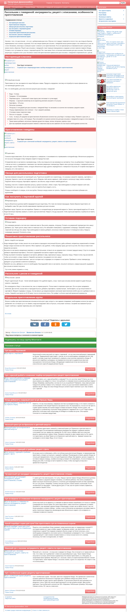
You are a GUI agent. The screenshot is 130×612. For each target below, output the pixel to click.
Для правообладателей (51, 600)
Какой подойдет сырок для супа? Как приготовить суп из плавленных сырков (40, 523)
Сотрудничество (48, 597)
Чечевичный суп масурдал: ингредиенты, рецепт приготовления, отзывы (38, 474)
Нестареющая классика (16, 23)
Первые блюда (9, 370)
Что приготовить (105, 10)
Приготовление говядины (17, 25)
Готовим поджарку (15, 30)
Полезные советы (105, 17)
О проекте (57, 3)
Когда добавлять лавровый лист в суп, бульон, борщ (28, 400)
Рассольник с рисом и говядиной (19, 34)
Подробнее (90, 369)
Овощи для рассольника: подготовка (21, 27)
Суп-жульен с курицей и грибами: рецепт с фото (27, 449)
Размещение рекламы (50, 598)
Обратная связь (10, 598)
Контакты (65, 3)
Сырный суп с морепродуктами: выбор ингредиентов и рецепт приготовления (45, 67)
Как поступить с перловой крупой (20, 29)
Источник (8, 313)
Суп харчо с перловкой (15, 350)
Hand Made (102, 15)
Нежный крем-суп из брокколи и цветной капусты (28, 424)
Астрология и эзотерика (107, 21)
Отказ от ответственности (40, 610)
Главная (49, 3)
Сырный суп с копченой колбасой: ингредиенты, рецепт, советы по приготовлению (46, 141)
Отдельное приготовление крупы (20, 36)
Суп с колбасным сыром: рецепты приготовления (27, 573)
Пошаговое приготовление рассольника (22, 32)
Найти (123, 3)
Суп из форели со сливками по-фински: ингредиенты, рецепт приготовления (40, 499)
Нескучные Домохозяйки (20, 2)
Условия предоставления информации (18, 610)
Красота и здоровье (106, 19)
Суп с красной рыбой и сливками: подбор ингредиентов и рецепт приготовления (42, 375)
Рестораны (102, 13)
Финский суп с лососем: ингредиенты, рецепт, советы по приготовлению (38, 548)
